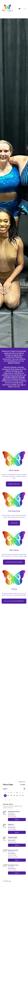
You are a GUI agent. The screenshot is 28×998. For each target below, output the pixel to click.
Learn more (14, 523)
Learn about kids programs (14, 562)
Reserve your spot (14, 484)
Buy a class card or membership (14, 601)
